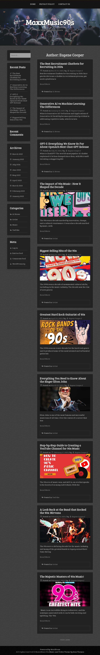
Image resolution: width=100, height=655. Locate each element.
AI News (56, 91)
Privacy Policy (47, 4)
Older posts (65, 639)
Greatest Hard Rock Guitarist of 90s (62, 314)
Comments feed (19, 258)
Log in (15, 248)
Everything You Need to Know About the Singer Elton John (63, 379)
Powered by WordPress (50, 649)
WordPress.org (18, 264)
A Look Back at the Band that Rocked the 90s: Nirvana (63, 511)
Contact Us (64, 4)
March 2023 (17, 185)
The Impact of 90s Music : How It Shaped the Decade (60, 185)
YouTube (55, 497)
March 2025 (17, 154)
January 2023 (18, 196)
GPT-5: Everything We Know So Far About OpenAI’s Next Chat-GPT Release (64, 145)
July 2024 (16, 164)
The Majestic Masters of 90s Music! (62, 576)
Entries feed (17, 253)
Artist (55, 238)
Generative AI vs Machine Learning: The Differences (62, 105)
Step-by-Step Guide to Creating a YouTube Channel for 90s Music (60, 446)
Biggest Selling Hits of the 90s (58, 250)
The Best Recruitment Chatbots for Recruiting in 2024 (62, 65)
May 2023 (16, 175)
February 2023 (18, 191)
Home (32, 4)
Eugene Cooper (76, 71)
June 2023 (16, 170)
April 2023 (17, 180)
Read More (45, 84)
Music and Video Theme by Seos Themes (66, 652)
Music (15, 225)
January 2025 (18, 159)
